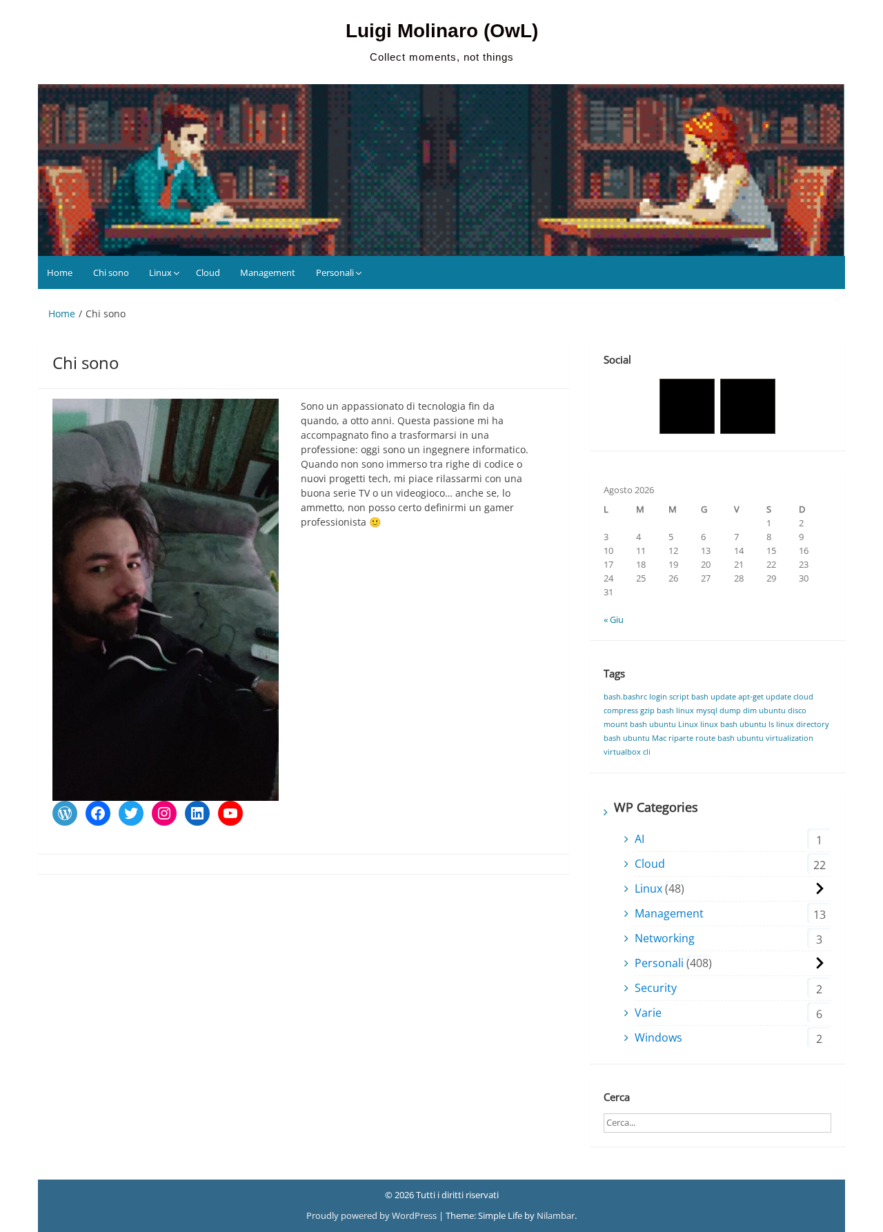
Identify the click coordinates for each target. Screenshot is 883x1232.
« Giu (614, 619)
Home (59, 272)
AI (639, 838)
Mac (659, 738)
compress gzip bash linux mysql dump (672, 710)
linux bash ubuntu (733, 724)
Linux (160, 272)
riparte (680, 738)
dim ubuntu (764, 710)
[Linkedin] (747, 406)
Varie (648, 1012)
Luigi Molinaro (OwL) (442, 30)
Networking (665, 938)
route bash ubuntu (729, 738)
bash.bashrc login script (646, 697)
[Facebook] (687, 406)
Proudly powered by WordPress (372, 1215)
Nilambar (556, 1215)
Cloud (208, 272)
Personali (335, 272)
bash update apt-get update (741, 697)
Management (267, 272)
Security (656, 987)
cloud (803, 697)
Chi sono (111, 272)
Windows (658, 1037)
